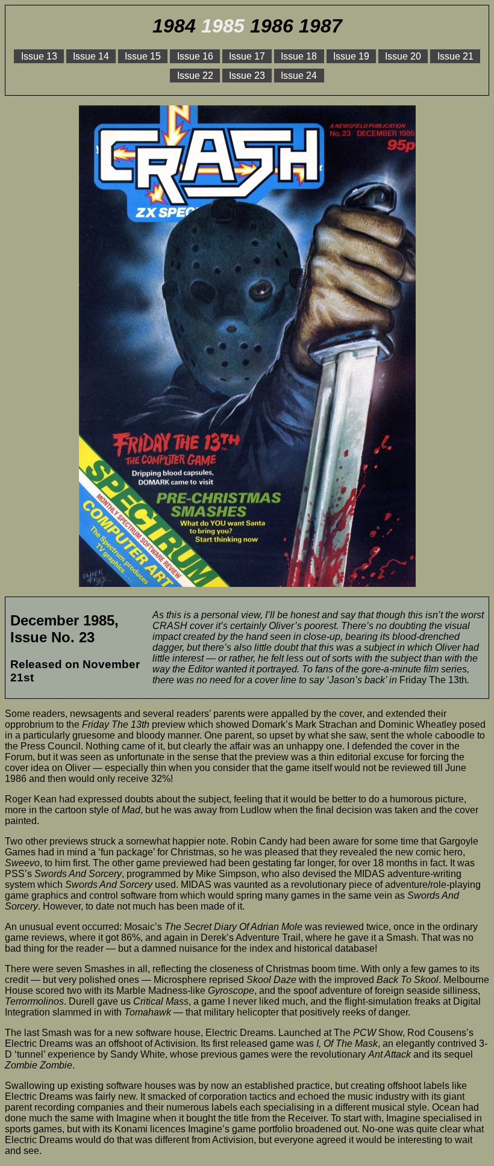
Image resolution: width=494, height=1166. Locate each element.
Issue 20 (403, 56)
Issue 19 (351, 56)
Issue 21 (455, 56)
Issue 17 (247, 56)
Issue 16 (195, 56)
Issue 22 (195, 75)
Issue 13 (39, 56)
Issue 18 (299, 56)
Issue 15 (143, 56)
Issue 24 (299, 75)
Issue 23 (247, 75)
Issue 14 (91, 56)
